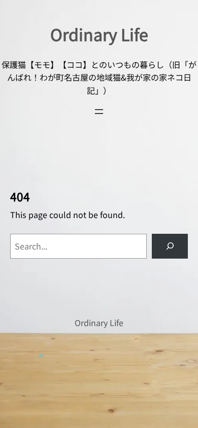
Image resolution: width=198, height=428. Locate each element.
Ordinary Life (99, 34)
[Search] (170, 246)
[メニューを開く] (99, 111)
